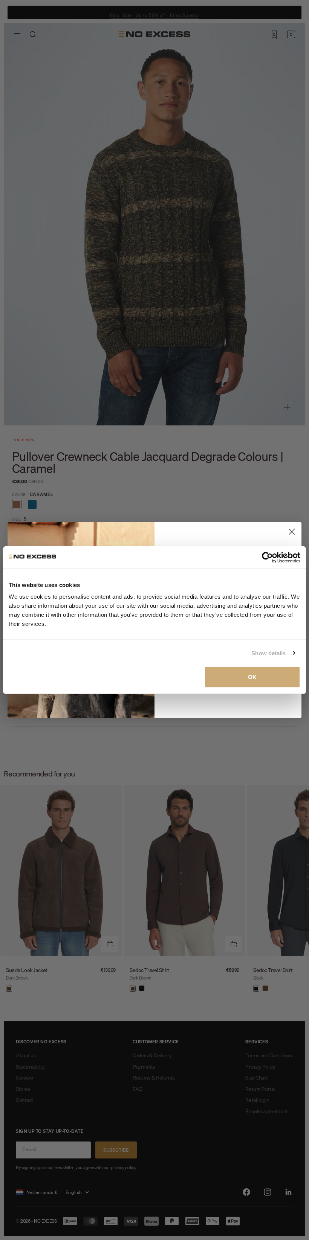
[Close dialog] (291, 531)
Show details (268, 653)
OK (252, 677)
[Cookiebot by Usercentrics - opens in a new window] (267, 557)
